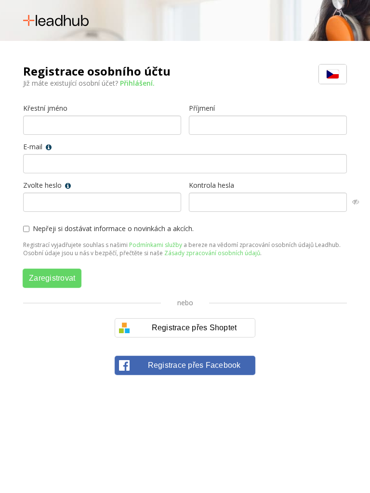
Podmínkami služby (155, 245)
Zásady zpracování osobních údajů (212, 253)
